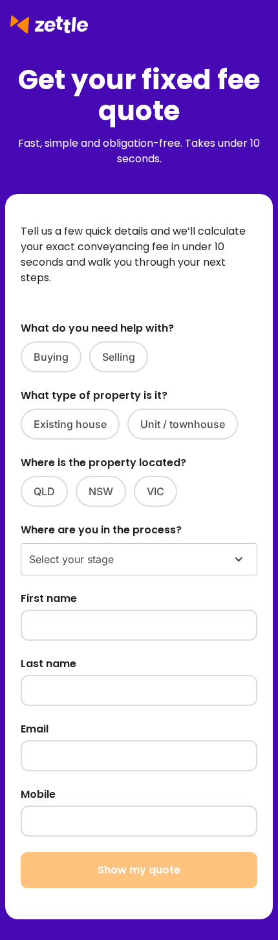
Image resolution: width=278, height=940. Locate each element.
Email (34, 728)
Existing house (70, 424)
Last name (48, 663)
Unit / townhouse (182, 424)
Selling (118, 356)
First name (49, 598)
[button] (139, 559)
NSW (101, 491)
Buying (51, 356)
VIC (155, 491)
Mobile (38, 794)
